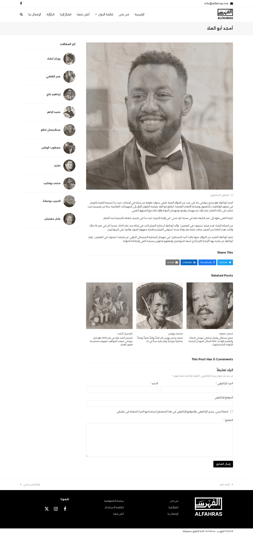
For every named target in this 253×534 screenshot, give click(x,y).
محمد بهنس (175, 333)
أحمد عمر (226, 484)
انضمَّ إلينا (173, 507)
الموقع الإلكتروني (223, 397)
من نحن (174, 500)
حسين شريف (226, 333)
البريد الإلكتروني (224, 383)
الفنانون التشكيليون (219, 195)
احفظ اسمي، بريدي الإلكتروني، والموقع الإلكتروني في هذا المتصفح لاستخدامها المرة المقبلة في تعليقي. (172, 411)
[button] (21, 14)
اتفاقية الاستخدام (114, 507)
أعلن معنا (118, 513)
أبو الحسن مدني (31, 484)
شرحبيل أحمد (125, 333)
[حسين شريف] (210, 305)
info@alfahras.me (216, 3)
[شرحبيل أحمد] (109, 305)
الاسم (154, 383)
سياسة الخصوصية (114, 500)
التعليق (228, 420)
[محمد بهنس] (159, 305)
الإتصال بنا (173, 513)
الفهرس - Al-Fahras (215, 531)
